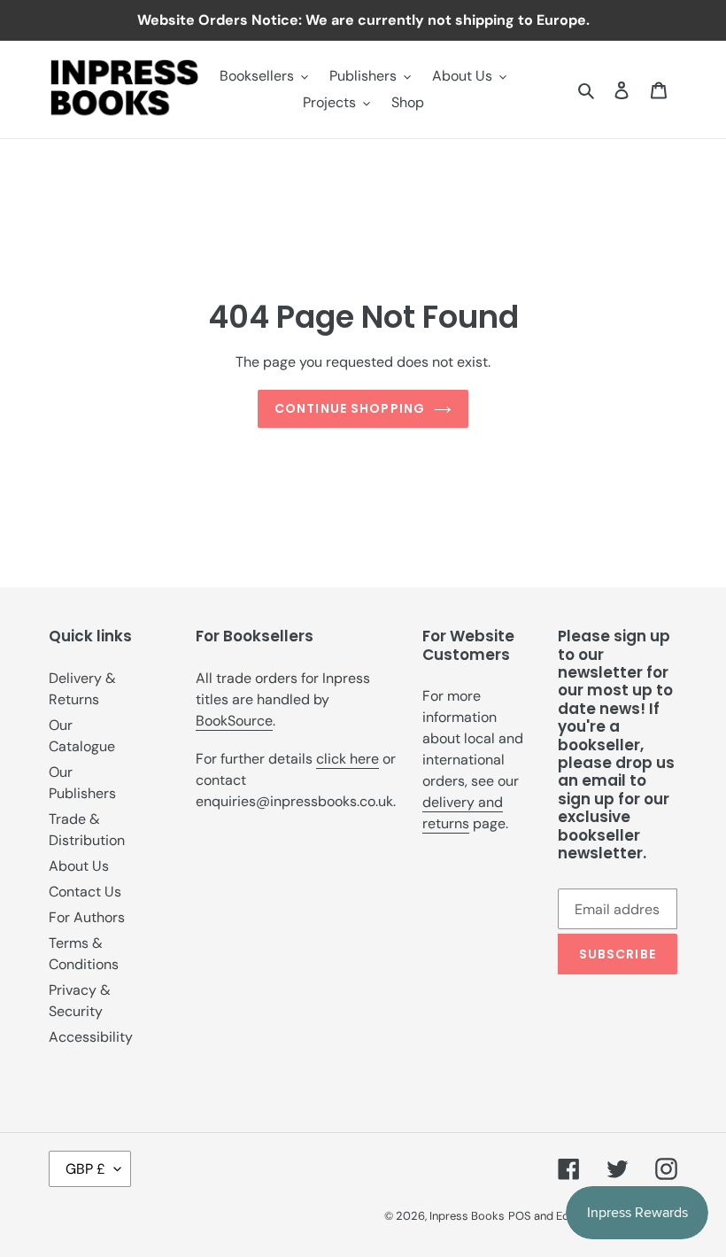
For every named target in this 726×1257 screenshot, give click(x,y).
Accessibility (91, 1037)
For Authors (87, 917)
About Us (79, 866)
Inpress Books (467, 1215)
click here (347, 758)
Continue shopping (349, 408)
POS (519, 1215)
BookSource (234, 720)
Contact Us (85, 891)
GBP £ (85, 1169)
